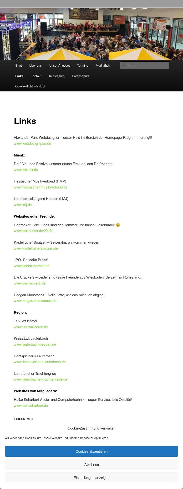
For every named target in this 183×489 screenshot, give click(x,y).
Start (18, 65)
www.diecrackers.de (30, 282)
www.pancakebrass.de (31, 265)
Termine (82, 65)
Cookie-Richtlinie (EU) (30, 86)
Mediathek (103, 65)
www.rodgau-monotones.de (35, 300)
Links (19, 76)
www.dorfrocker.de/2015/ (33, 230)
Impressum (57, 76)
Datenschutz (80, 76)
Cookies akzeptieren (91, 451)
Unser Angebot (59, 65)
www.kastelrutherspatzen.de (36, 248)
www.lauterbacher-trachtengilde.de (40, 379)
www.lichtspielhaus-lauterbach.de (40, 361)
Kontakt (36, 76)
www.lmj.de (23, 204)
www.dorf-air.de (26, 169)
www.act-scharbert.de (31, 405)
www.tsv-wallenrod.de (31, 326)
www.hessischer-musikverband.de (40, 186)
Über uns (35, 65)
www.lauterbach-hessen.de (35, 344)
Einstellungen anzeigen (91, 478)
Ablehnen (91, 464)
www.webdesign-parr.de (32, 143)
